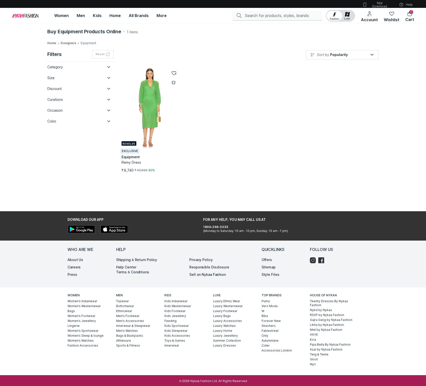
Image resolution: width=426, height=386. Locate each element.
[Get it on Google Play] (81, 230)
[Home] (25, 16)
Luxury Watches (224, 326)
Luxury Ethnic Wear (226, 301)
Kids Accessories (177, 335)
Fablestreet (270, 331)
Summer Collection (227, 340)
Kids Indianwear (176, 301)
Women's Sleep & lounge (86, 335)
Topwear (122, 301)
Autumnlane (270, 340)
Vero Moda (270, 306)
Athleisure (123, 340)
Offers (267, 260)
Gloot (314, 359)
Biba (265, 316)
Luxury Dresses (224, 345)
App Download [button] (379, 4)
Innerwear (171, 345)
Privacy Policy (201, 260)
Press (72, 274)
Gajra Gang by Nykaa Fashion (331, 320)
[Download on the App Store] (114, 230)
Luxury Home (222, 331)
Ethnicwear (124, 311)
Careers (74, 267)
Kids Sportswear (176, 326)
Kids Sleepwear (176, 331)
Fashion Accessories (83, 345)
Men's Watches (127, 331)
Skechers (269, 326)
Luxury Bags (222, 316)
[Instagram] (314, 260)
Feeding (170, 321)
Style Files (270, 274)
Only (265, 335)
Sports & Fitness (128, 345)
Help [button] (409, 4)
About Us (75, 260)
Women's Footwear (81, 316)
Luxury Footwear (225, 311)
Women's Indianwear (82, 301)
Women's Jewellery (82, 321)
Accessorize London (277, 350)
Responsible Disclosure (209, 267)
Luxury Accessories (227, 321)
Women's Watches (81, 340)
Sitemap (269, 267)
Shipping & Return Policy (136, 260)
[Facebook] (322, 260)
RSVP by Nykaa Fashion (327, 315)
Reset (100, 54)
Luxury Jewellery (225, 335)
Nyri (313, 364)
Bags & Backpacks (129, 335)
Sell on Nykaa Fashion (207, 274)
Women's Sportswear (83, 331)
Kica (313, 339)
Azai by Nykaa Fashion (326, 349)
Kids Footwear (175, 311)
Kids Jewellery (175, 316)
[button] (340, 16)
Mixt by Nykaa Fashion (326, 330)
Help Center (126, 267)
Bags (71, 311)
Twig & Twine (319, 354)
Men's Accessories (130, 321)
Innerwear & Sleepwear (133, 326)
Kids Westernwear (177, 306)
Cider (266, 345)
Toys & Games (174, 340)
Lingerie (74, 326)
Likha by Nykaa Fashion (327, 325)
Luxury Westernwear (228, 306)
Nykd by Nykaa (321, 310)
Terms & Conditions (132, 272)
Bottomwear (125, 306)
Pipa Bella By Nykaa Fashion (330, 344)
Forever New (271, 321)
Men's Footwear (128, 316)
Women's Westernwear (84, 306)
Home (51, 43)
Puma (266, 301)
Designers (68, 43)
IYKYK (314, 334)
